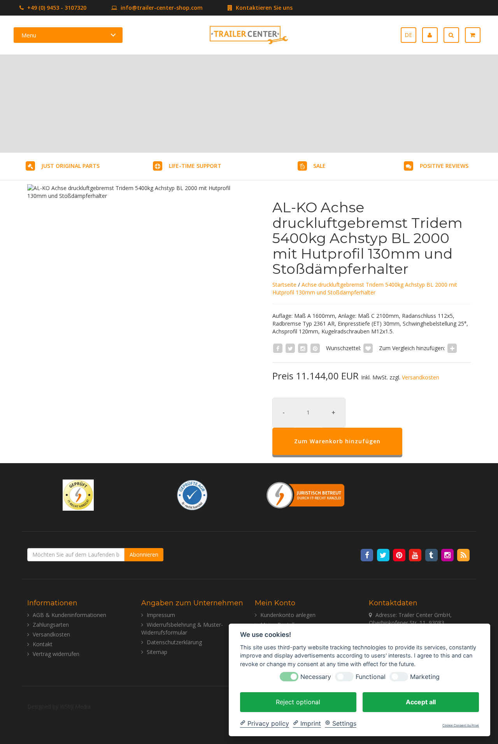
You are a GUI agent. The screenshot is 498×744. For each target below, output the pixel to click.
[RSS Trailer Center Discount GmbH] (463, 554)
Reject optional (298, 701)
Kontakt (43, 644)
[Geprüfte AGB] (192, 494)
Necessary (315, 676)
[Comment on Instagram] (302, 348)
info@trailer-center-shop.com (162, 7)
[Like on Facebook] (277, 348)
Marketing (425, 676)
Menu (28, 35)
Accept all (421, 701)
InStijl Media (75, 706)
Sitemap (157, 652)
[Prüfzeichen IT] (78, 494)
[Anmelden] (433, 35)
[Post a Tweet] (290, 348)
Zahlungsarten (51, 624)
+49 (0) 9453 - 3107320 (56, 7)
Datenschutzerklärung (174, 642)
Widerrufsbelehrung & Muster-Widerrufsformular (182, 628)
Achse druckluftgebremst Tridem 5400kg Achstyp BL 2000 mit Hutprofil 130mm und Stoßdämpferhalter (364, 288)
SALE (319, 165)
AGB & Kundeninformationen (69, 615)
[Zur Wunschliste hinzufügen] (368, 348)
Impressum (161, 615)
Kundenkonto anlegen (288, 615)
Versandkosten (420, 377)
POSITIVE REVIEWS (444, 165)
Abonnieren (144, 554)
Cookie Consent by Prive (460, 725)
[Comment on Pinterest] (315, 348)
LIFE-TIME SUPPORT (195, 165)
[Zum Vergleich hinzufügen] (452, 348)
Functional (371, 676)
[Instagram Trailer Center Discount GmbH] (448, 554)
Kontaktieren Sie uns (263, 7)
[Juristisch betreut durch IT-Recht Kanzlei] (306, 494)
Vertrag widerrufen (56, 654)
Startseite (284, 284)
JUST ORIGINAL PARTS (70, 165)
